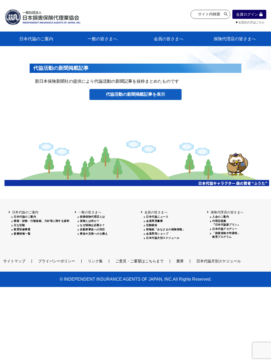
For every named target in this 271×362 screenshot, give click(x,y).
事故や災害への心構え (94, 233)
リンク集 (95, 261)
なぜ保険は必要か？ (92, 225)
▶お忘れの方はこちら (250, 22)
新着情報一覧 (22, 233)
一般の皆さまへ (102, 39)
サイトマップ (14, 261)
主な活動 (19, 225)
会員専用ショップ (157, 233)
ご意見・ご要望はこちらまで (139, 261)
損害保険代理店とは (92, 216)
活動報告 (151, 225)
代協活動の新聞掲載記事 (129, 94)
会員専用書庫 (154, 220)
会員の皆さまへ (168, 39)
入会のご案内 (220, 216)
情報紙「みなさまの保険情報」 (165, 229)
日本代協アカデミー (224, 228)
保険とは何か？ (90, 220)
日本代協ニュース (157, 216)
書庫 (180, 261)
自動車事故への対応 (92, 229)
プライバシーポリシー (56, 261)
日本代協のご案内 (36, 39)
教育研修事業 (22, 229)
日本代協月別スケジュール (162, 237)
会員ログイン (247, 14)
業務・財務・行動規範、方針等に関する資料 (41, 220)
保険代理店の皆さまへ (235, 39)
